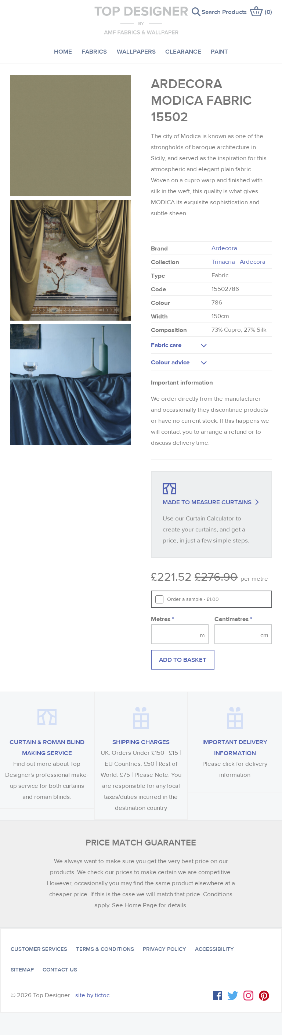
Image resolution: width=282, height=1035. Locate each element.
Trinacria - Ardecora (238, 262)
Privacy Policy (164, 949)
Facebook (217, 995)
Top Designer (141, 20)
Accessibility (214, 949)
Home (63, 51)
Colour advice (170, 361)
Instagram (248, 995)
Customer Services (39, 949)
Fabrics (94, 51)
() (268, 11)
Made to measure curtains (207, 501)
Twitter (232, 995)
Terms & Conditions (105, 949)
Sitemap (22, 970)
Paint (219, 51)
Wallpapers (136, 51)
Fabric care (166, 344)
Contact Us (60, 970)
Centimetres (233, 618)
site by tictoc (92, 995)
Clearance (183, 51)
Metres (162, 618)
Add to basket (182, 659)
